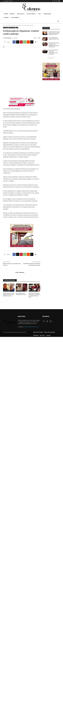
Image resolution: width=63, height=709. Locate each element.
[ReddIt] (28, 41)
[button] (58, 21)
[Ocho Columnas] (9, 272)
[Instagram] (55, 1)
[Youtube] (59, 1)
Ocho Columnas (7, 38)
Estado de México (12, 27)
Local (17, 27)
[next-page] (6, 301)
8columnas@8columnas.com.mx (31, 326)
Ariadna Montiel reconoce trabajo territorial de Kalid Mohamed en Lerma (8, 294)
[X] (57, 1)
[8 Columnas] (31, 7)
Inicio (4, 25)
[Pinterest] (21, 41)
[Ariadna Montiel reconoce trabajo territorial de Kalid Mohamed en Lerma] (9, 287)
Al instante (8, 25)
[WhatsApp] (24, 41)
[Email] (31, 41)
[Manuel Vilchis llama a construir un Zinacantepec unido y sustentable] (45, 51)
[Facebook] (53, 1)
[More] (35, 41)
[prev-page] (4, 301)
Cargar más (50, 57)
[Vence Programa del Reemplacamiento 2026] (21, 287)
